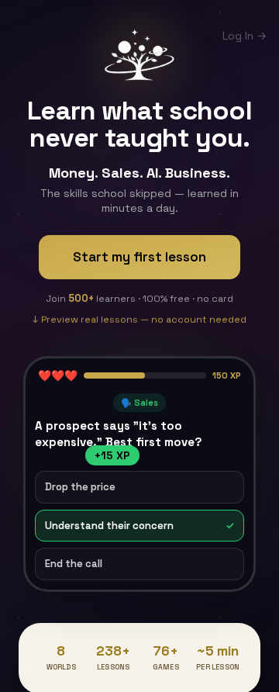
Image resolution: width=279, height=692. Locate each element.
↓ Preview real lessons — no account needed (139, 323)
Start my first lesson (139, 256)
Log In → (244, 36)
